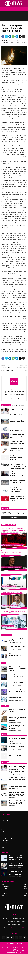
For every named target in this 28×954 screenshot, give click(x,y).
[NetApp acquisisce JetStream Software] (4, 641)
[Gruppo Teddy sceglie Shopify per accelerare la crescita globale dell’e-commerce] (5, 489)
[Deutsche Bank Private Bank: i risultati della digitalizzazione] (4, 780)
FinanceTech (4, 847)
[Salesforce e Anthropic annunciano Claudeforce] (5, 421)
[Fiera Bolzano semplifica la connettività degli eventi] (5, 482)
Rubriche (3, 833)
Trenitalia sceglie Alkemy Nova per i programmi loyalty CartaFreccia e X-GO (18, 498)
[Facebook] (2, 36)
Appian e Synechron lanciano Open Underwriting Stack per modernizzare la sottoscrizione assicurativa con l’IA (18, 413)
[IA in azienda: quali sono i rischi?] (4, 699)
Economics (5, 840)
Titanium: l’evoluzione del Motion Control (11, 592)
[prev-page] (2, 504)
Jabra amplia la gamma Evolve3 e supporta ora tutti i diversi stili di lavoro (17, 718)
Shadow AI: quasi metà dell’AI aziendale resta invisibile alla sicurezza (17, 740)
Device (3, 831)
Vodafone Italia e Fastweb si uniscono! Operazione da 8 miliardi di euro (7, 370)
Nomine (3, 827)
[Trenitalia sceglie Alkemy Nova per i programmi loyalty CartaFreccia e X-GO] (5, 498)
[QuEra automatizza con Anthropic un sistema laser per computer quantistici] (4, 873)
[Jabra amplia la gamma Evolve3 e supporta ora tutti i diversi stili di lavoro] (4, 719)
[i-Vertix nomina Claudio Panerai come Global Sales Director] (4, 648)
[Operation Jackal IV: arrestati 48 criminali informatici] (5, 457)
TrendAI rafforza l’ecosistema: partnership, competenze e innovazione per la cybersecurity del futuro (13, 530)
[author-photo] (14, 385)
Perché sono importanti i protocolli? (10, 573)
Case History (4, 820)
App (2, 829)
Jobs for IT (5, 836)
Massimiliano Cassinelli (13, 676)
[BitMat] (14, 3)
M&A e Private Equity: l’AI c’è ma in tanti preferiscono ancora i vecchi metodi (17, 802)
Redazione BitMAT (6, 33)
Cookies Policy (13, 943)
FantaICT (5, 842)
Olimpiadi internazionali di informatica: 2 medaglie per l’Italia (18, 435)
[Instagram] (7, 937)
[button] (2, 9)
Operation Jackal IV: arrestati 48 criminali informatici (16, 457)
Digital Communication (8, 838)
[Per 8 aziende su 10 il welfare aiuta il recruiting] (5, 443)
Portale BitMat (8, 22)
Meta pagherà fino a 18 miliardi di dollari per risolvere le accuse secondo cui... (17, 857)
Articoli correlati (6, 405)
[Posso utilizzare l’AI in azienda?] (4, 677)
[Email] (20, 36)
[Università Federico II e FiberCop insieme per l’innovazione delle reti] (5, 428)
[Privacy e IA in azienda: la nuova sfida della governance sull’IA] (4, 692)
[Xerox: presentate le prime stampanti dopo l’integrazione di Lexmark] (4, 727)
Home (2, 22)
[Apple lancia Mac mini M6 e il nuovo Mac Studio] (5, 450)
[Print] (23, 36)
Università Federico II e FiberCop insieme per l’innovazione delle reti (16, 428)
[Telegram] (16, 36)
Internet (3, 822)
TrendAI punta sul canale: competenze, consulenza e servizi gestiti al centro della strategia (11, 552)
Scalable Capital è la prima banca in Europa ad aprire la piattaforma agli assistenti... (17, 794)
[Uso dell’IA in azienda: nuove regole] (4, 684)
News (2, 818)
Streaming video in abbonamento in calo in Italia (21, 369)
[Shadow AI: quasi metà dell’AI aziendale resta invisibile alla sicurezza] (4, 740)
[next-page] (5, 504)
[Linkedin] (9, 36)
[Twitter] (6, 36)
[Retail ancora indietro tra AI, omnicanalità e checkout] (4, 748)
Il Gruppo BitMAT (14, 945)
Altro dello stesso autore (18, 405)
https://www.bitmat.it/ (14, 389)
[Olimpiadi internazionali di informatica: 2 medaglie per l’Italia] (5, 436)
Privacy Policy (20, 943)
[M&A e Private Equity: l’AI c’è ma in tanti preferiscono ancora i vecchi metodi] (4, 803)
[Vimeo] (18, 398)
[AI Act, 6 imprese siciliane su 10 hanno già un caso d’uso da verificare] (4, 669)
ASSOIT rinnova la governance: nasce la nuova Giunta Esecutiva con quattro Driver (17, 655)
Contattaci (6, 943)
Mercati (3, 824)
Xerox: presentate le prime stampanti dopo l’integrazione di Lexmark (17, 726)
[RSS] (12, 398)
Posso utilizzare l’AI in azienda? (18, 675)
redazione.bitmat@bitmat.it (17, 927)
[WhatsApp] (13, 36)
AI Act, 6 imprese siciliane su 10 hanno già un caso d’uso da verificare (17, 668)
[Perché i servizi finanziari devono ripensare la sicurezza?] (4, 787)
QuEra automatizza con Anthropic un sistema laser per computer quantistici (17, 872)
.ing (2, 845)
